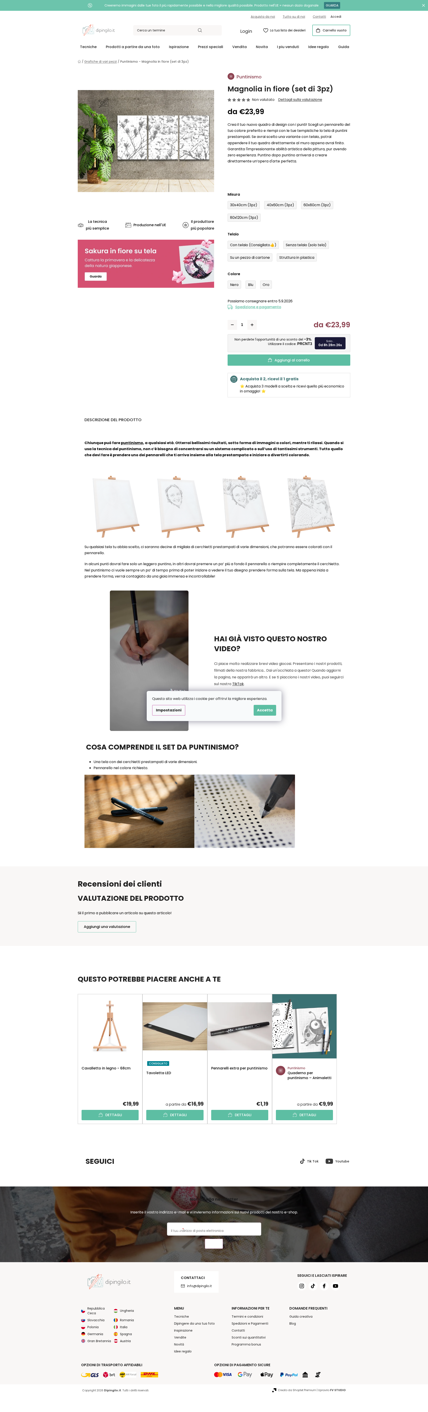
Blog (292, 1323)
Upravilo (332, 1390)
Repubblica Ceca (96, 1310)
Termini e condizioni (247, 1316)
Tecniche (181, 1316)
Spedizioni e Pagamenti (250, 1323)
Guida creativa (301, 1316)
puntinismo (132, 442)
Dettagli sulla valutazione (300, 99)
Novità (179, 1344)
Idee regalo (183, 1351)
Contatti (319, 16)
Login (246, 31)
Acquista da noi (263, 16)
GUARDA (332, 5)
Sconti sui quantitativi (249, 1337)
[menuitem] (88, 47)
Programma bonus (246, 1344)
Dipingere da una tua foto (194, 1323)
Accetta (265, 710)
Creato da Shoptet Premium (297, 1390)
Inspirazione (183, 1330)
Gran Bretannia (99, 1341)
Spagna (126, 1334)
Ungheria (127, 1310)
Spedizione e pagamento (258, 307)
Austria (125, 1341)
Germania (95, 1334)
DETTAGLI (113, 1115)
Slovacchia (95, 1320)
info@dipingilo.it (199, 1286)
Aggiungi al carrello (292, 360)
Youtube (342, 1161)
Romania (127, 1320)
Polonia (93, 1327)
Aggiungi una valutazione (107, 926)
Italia (123, 1327)
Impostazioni (169, 710)
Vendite (180, 1337)
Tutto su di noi (294, 16)
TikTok (238, 683)
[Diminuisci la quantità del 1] (232, 325)
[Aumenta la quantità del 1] (252, 325)
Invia (214, 1243)
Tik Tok (313, 1161)
